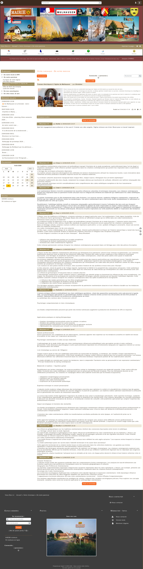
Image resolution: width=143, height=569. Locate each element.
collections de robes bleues (93, 269)
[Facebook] (2, 2)
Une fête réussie (9, 81)
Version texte (120, 520)
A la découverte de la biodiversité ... (15, 130)
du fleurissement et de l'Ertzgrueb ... (15, 158)
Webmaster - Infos (124, 511)
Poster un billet (90, 80)
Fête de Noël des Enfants (12, 86)
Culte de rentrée (9, 88)
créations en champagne (67, 372)
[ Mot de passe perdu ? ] (18, 530)
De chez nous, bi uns (11, 93)
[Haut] (140, 228)
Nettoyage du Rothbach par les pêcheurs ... (17, 147)
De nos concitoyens (11, 91)
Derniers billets (18, 98)
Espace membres (18, 511)
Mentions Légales (122, 523)
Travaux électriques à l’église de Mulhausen (15, 84)
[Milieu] (140, 231)
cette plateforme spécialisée (110, 399)
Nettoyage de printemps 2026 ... (13, 141)
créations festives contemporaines (111, 469)
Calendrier (18, 162)
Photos (71, 511)
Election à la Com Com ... (11, 136)
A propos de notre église (11, 79)
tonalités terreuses (69, 450)
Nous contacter (122, 497)
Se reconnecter (42, 76)
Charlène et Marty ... (9, 112)
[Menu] (139, 2)
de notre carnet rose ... (10, 125)
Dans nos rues (71, 516)
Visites (18, 196)
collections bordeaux (85, 356)
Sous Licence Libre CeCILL (81, 566)
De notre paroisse (10, 77)
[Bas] (140, 234)
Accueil (15, 46)
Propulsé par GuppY (59, 566)
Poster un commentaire (89, 120)
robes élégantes (64, 474)
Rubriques (18, 71)
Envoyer (18, 527)
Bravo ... (5, 152)
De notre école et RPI (11, 74)
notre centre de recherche (61, 480)
